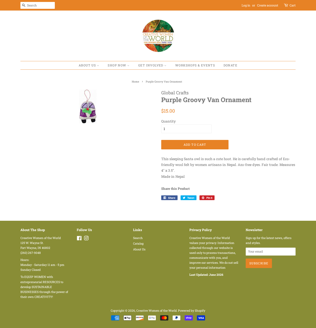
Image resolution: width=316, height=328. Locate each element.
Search (138, 238)
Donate (230, 65)
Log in (246, 5)
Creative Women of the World (156, 311)
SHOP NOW (117, 65)
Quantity (168, 121)
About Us (88, 65)
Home (135, 81)
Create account (267, 5)
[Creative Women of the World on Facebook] (79, 239)
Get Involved (151, 65)
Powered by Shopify (191, 311)
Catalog (138, 243)
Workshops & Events (195, 65)
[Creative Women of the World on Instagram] (86, 239)
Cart (293, 5)
